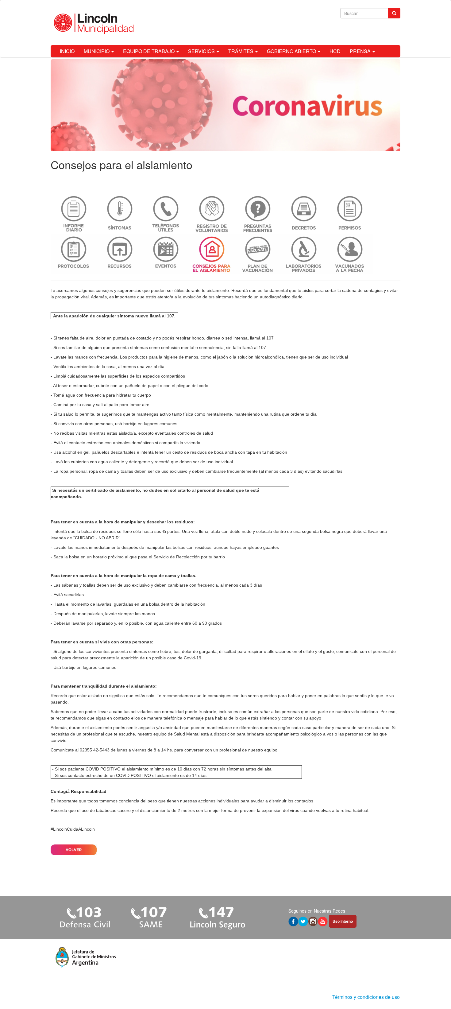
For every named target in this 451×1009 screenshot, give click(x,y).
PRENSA (361, 51)
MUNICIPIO (97, 51)
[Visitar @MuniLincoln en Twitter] (303, 921)
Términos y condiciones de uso (366, 996)
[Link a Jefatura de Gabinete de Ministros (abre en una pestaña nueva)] (86, 956)
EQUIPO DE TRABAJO (149, 51)
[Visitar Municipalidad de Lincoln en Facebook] (293, 921)
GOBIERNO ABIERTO (292, 51)
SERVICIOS (202, 51)
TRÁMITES (241, 51)
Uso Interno (343, 922)
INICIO (67, 51)
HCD (335, 51)
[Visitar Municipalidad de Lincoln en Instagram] (313, 921)
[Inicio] (93, 23)
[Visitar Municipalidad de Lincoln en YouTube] (323, 921)
